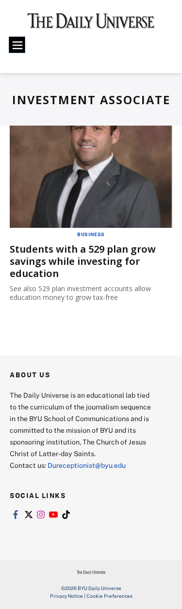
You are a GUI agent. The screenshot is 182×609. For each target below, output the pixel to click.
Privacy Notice (66, 596)
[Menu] (17, 45)
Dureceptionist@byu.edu (87, 465)
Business (91, 234)
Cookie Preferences (109, 596)
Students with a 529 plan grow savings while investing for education (83, 261)
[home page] (91, 24)
